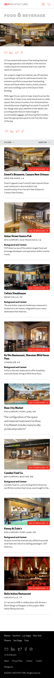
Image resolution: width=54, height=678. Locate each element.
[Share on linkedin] (11, 52)
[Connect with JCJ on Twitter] (19, 649)
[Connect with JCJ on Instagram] (31, 649)
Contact (29, 661)
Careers (39, 661)
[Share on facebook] (22, 52)
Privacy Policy (17, 661)
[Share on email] (5, 52)
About (6, 661)
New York (37, 635)
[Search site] (48, 4)
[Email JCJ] (6, 649)
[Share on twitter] (17, 52)
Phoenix (7, 640)
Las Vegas (26, 635)
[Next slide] (51, 33)
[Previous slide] (2, 33)
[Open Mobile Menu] (43, 4)
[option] (27, 34)
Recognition (8, 667)
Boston (7, 635)
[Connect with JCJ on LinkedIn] (13, 649)
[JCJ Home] (17, 4)
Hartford (16, 635)
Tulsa (26, 640)
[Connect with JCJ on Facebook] (26, 649)
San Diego (17, 640)
